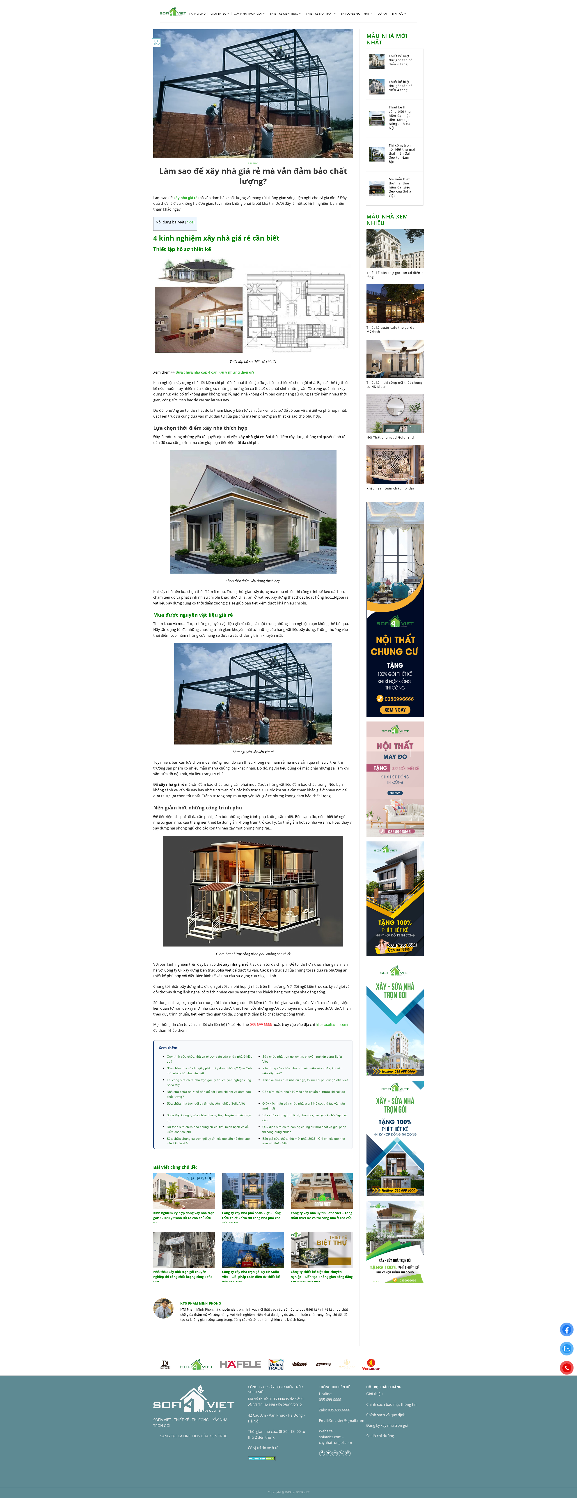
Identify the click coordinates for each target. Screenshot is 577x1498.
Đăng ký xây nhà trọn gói (387, 1425)
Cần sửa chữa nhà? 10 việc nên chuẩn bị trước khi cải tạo (303, 1092)
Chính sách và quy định (385, 1414)
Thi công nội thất (355, 13)
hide (189, 222)
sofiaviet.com (330, 1436)
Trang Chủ (197, 13)
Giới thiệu (374, 1393)
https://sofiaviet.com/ (332, 1025)
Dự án (382, 13)
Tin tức (397, 13)
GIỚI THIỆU (218, 13)
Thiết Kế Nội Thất (319, 13)
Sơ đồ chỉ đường (380, 1435)
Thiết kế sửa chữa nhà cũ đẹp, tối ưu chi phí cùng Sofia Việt (305, 1080)
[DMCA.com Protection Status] (262, 1458)
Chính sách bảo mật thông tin (391, 1404)
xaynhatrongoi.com (335, 1442)
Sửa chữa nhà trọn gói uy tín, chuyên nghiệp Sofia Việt (206, 1103)
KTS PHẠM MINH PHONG (200, 1303)
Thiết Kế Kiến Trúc (284, 13)
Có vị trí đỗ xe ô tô (263, 1447)
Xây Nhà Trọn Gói (248, 13)
